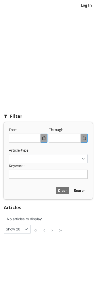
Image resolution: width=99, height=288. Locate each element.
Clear (62, 191)
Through (56, 129)
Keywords (17, 165)
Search (80, 191)
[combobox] (25, 138)
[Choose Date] (44, 138)
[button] (83, 158)
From (13, 129)
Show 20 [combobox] (13, 229)
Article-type (18, 150)
